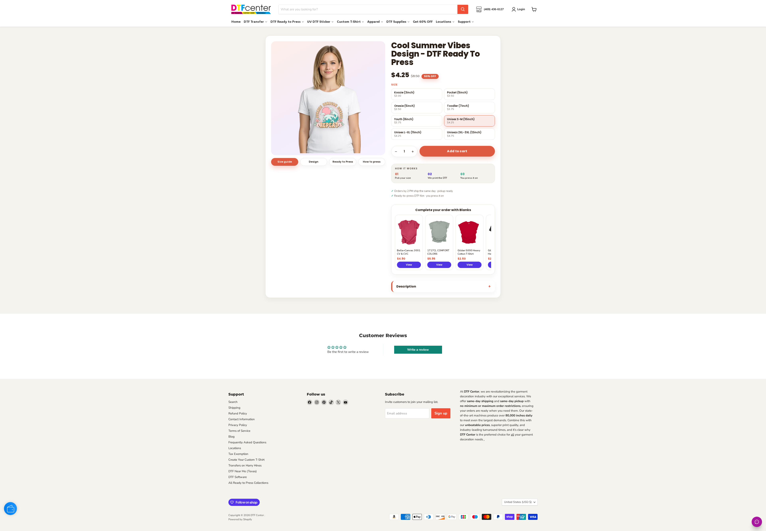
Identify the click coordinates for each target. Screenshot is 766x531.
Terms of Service (239, 431)
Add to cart (457, 151)
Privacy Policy (237, 425)
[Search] (462, 9)
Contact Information (241, 419)
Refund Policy (237, 413)
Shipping (234, 408)
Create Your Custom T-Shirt (246, 460)
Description (406, 286)
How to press (371, 162)
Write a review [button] (418, 349)
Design (313, 162)
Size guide (284, 162)
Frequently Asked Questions (247, 442)
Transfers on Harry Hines (245, 465)
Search (233, 402)
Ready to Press (343, 162)
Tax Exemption (238, 454)
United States (518, 502)
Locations (234, 448)
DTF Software (237, 477)
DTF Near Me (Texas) (242, 471)
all (512, 435)
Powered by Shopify (240, 519)
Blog (231, 437)
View (409, 264)
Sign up (440, 413)
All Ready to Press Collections (248, 483)
